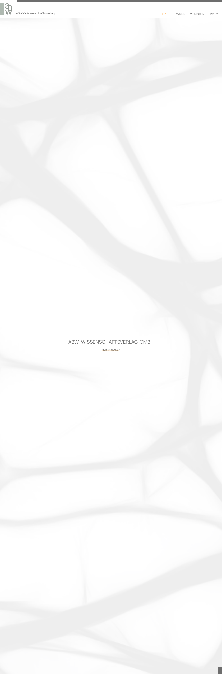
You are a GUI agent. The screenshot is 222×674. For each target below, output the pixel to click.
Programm (179, 13)
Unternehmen (197, 13)
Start (165, 13)
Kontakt (214, 13)
